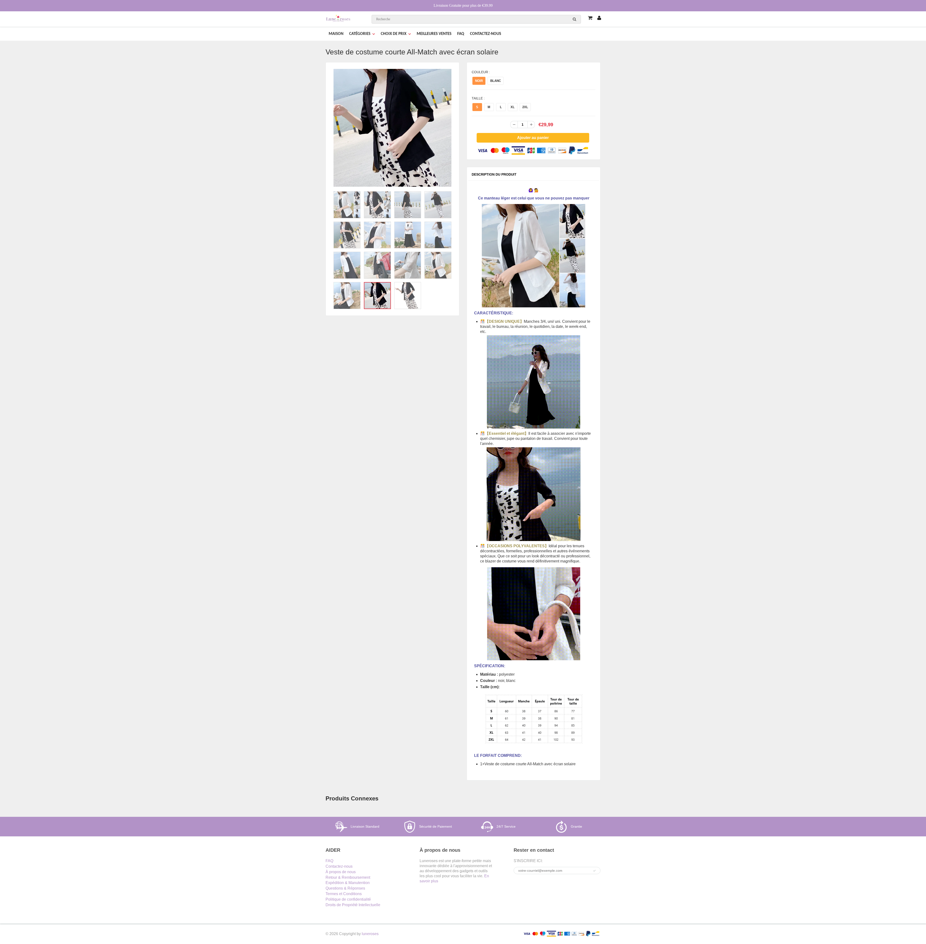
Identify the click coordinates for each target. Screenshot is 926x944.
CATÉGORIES (359, 34)
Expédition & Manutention (348, 883)
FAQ (460, 34)
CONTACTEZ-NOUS (485, 34)
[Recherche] (574, 19)
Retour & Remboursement (348, 877)
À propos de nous (341, 872)
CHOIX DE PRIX (393, 34)
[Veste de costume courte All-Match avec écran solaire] (392, 127)
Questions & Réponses (345, 888)
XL (513, 107)
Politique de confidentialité (348, 899)
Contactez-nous (339, 866)
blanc (495, 81)
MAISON (336, 34)
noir (479, 81)
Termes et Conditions (344, 894)
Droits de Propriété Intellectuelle (353, 905)
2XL (525, 107)
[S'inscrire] (594, 871)
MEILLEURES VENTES (434, 34)
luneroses (370, 934)
